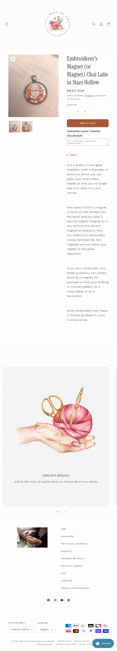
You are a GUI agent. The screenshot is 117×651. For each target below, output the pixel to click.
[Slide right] (65, 511)
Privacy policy (82, 641)
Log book (66, 580)
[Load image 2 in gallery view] (27, 126)
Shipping (89, 95)
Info (63, 573)
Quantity (72, 104)
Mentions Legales (72, 566)
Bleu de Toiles (27, 641)
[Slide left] (51, 511)
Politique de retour (72, 558)
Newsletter (67, 536)
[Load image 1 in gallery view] (14, 126)
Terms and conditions (74, 543)
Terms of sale (86, 644)
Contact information (66, 644)
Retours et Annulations (75, 588)
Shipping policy (45, 644)
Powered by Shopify (45, 641)
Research (66, 551)
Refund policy (65, 641)
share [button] (73, 154)
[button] (7, 24)
